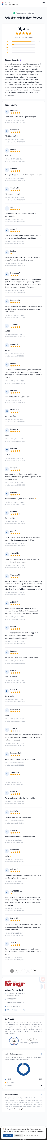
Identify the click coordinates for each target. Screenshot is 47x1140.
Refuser (18, 1135)
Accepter (8, 1135)
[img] (20, 60)
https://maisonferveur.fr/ (16, 1010)
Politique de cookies (31, 1135)
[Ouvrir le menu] (43, 3)
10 (35, 971)
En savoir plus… (20, 1109)
